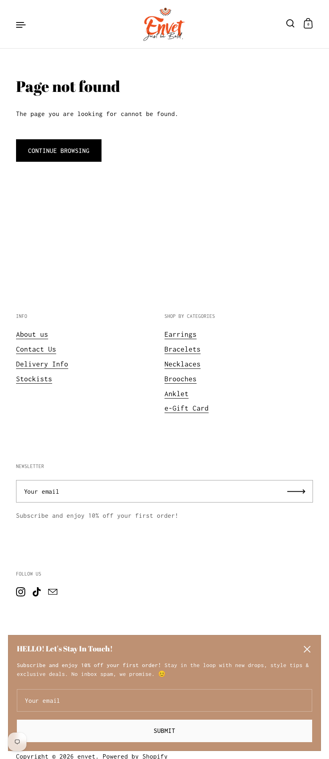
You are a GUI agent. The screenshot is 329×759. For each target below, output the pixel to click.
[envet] (164, 24)
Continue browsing (58, 150)
